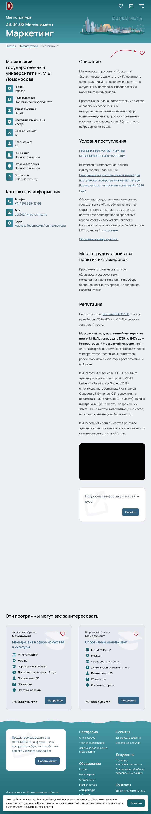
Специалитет (87, 779)
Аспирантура (87, 790)
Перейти (130, 512)
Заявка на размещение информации (93, 749)
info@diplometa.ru (134, 790)
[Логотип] (9, 6)
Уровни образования (92, 742)
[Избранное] (142, 53)
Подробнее (55, 700)
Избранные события (128, 742)
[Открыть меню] (141, 6)
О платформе (87, 737)
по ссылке (111, 230)
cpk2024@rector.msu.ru (31, 214)
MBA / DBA (85, 795)
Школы (83, 769)
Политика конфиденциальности (129, 762)
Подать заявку (47, 761)
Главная (11, 46)
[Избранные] (120, 6)
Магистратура (29, 46)
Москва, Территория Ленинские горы (40, 225)
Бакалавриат (87, 774)
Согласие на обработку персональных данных (130, 771)
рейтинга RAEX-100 (115, 314)
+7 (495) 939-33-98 (28, 203)
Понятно (136, 803)
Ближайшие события (128, 737)
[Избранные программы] (131, 6)
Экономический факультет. (98, 239)
